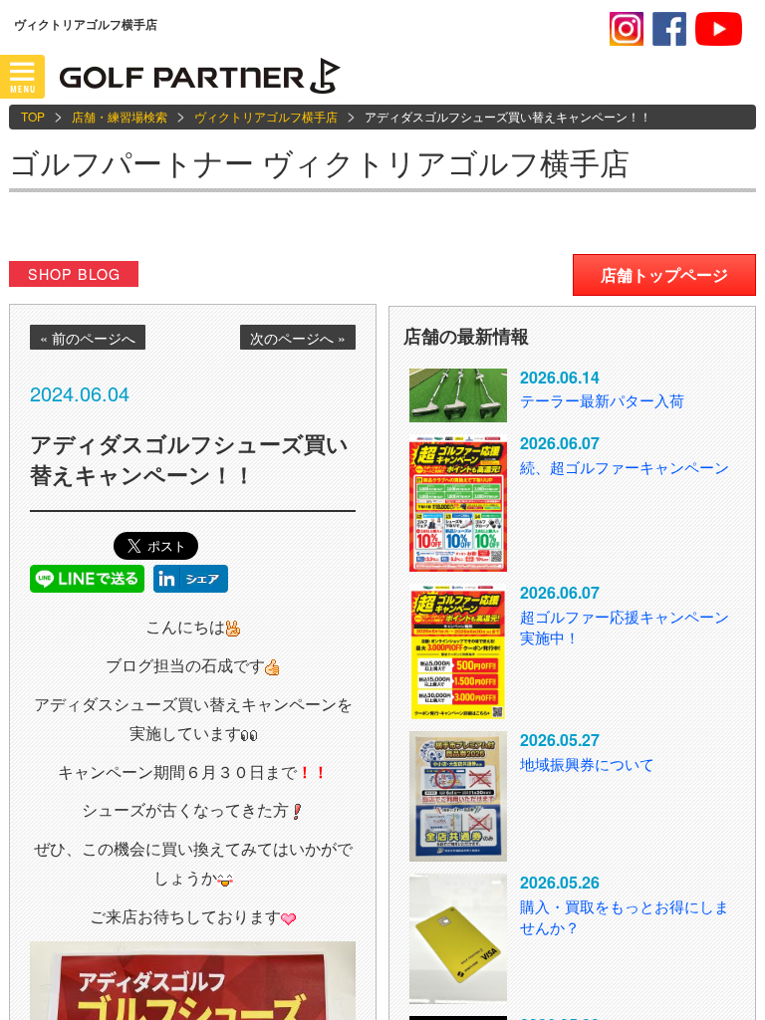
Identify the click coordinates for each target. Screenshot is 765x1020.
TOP (33, 116)
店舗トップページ (664, 274)
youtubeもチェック (718, 29)
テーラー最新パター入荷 (602, 399)
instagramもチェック (626, 29)
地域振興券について (587, 763)
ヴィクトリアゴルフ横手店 (266, 116)
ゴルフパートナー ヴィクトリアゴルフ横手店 (319, 161)
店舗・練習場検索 (119, 116)
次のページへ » (298, 338)
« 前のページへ (87, 338)
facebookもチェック (669, 29)
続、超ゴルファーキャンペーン (624, 466)
